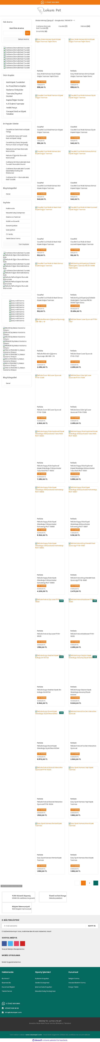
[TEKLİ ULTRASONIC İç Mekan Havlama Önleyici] (16, 351)
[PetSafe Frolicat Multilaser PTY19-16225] (83, 613)
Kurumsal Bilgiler (8, 987)
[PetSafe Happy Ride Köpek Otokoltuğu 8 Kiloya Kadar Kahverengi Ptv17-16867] (83, 501)
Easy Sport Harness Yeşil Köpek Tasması (81, 803)
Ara (27, 33)
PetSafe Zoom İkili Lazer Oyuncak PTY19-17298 (49, 411)
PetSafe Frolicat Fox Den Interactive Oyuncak (83, 747)
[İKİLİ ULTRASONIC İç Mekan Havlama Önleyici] (16, 360)
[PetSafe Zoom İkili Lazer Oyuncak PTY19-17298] (50, 389)
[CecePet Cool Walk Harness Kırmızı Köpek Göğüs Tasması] (83, 165)
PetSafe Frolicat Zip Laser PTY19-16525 (48, 635)
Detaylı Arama (23, 39)
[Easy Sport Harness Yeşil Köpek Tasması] (83, 781)
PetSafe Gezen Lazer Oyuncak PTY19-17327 (81, 355)
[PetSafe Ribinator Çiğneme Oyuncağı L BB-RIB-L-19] (50, 333)
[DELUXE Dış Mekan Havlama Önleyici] (16, 329)
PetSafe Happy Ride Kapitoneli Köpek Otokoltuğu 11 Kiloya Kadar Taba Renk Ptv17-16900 (49, 468)
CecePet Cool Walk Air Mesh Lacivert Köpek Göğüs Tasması (81, 243)
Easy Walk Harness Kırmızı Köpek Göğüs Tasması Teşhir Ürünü (82, 75)
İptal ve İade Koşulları (43, 987)
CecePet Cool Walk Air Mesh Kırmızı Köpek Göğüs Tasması (50, 299)
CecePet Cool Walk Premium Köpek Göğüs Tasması (50, 131)
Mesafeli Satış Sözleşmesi (45, 991)
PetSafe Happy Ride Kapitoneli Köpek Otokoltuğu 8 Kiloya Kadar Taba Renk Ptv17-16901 (82, 468)
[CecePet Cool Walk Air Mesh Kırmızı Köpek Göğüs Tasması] (50, 277)
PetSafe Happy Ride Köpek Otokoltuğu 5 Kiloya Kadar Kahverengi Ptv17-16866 (46, 580)
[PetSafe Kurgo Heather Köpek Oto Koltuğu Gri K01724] (50, 669)
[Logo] (50, 10)
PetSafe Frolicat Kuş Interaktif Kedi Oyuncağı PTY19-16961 (82, 579)
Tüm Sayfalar (23, 244)
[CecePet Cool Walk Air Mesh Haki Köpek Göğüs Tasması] (50, 221)
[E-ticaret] (50, 1040)
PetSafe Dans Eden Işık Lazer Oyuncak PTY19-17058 (80, 411)
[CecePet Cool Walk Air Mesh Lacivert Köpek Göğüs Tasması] (83, 221)
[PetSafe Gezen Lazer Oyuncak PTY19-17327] (83, 333)
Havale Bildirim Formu (77, 982)
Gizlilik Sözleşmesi (42, 982)
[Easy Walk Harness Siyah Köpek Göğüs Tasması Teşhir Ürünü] (50, 53)
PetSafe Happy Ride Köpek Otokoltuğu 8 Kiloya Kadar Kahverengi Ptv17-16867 (80, 524)
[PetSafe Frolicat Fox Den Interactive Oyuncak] (83, 725)
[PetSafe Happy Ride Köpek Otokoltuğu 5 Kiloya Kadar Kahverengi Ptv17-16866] (50, 557)
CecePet (40, 127)
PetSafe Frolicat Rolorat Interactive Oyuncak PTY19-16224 (49, 803)
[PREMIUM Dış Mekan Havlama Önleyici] (16, 342)
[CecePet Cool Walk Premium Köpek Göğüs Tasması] (50, 109)
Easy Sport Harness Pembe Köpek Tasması (49, 859)
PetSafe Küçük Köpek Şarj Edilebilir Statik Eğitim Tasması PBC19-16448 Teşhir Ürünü (82, 300)
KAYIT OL (92, 926)
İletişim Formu (74, 978)
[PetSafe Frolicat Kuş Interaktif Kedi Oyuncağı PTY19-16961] (83, 557)
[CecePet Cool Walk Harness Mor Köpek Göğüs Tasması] (50, 165)
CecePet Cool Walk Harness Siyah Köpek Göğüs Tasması (82, 131)
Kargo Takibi (73, 987)
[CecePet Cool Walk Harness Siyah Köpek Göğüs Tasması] (83, 109)
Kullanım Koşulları (42, 978)
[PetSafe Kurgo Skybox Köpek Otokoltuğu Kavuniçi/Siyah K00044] (83, 669)
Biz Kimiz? (6, 978)
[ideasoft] (37, 1040)
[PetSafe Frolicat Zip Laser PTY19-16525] (50, 613)
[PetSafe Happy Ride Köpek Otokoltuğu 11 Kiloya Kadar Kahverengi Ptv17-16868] (50, 501)
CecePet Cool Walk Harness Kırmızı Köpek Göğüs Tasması (83, 187)
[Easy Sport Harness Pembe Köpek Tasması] (50, 837)
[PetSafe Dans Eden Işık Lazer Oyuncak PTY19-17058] (83, 389)
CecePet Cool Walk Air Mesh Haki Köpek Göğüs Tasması (49, 243)
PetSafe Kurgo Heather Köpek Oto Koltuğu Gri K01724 (49, 691)
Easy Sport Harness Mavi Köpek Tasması (81, 859)
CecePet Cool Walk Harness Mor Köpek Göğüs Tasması (48, 187)
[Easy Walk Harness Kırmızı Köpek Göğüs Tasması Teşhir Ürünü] (83, 53)
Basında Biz (6, 982)
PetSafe (40, 71)
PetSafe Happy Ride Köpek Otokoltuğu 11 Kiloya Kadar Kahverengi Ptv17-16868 (46, 524)
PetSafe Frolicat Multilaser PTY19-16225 (82, 635)
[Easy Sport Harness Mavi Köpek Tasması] (83, 837)
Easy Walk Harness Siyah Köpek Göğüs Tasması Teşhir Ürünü (48, 75)
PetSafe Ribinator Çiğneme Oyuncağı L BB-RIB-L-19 (47, 355)
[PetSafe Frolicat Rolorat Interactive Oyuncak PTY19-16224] (50, 781)
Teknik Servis (7, 991)
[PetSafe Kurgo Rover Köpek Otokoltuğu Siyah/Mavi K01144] (50, 725)
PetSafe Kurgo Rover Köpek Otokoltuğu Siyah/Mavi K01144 (48, 747)
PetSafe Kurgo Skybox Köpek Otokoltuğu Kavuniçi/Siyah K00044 (80, 692)
